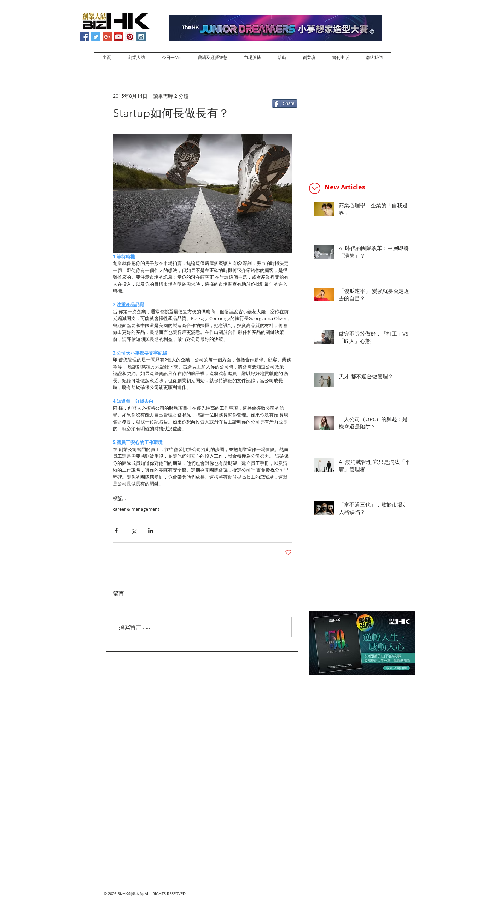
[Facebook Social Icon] (84, 36)
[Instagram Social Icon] (141, 36)
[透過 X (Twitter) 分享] (133, 530)
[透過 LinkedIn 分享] (150, 530)
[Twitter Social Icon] (95, 36)
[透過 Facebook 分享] (116, 530)
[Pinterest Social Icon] (129, 36)
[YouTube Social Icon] (118, 36)
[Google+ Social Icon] (107, 36)
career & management (136, 509)
